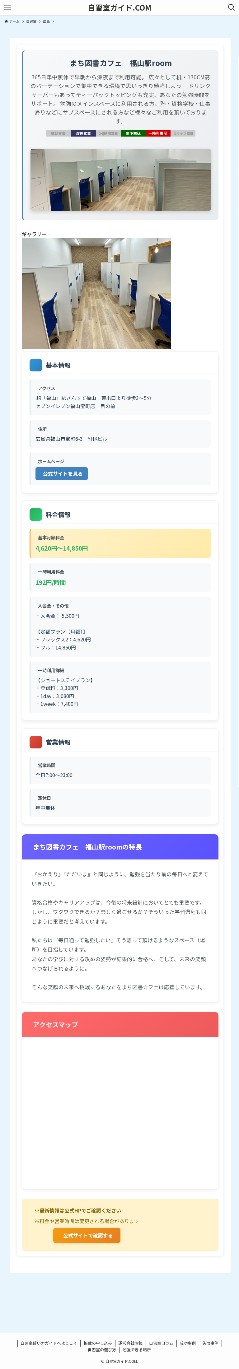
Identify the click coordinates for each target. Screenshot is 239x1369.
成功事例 (188, 1343)
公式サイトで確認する (88, 1235)
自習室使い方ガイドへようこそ (49, 1343)
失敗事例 (210, 1343)
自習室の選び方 (102, 1350)
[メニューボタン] (7, 7)
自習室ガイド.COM (120, 7)
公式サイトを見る (63, 473)
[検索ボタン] (231, 7)
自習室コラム (161, 1343)
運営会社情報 (130, 1343)
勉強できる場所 (137, 1350)
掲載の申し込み (98, 1343)
